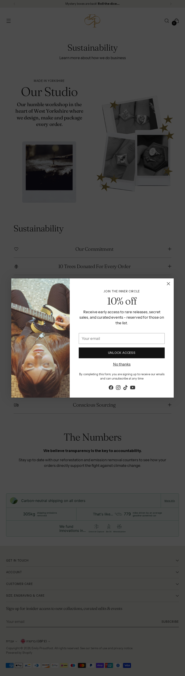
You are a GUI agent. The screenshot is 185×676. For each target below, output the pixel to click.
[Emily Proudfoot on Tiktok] (125, 387)
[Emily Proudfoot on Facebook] (111, 387)
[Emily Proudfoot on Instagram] (118, 387)
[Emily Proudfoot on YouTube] (132, 387)
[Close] (168, 283)
